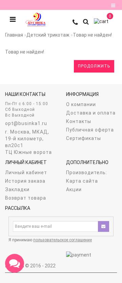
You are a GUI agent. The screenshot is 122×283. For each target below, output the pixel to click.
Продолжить (94, 66)
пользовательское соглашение (62, 240)
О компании (81, 104)
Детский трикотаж (47, 35)
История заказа (25, 181)
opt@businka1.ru (26, 123)
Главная (14, 35)
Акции (74, 189)
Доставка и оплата (91, 113)
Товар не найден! (92, 35)
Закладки (17, 189)
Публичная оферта (90, 130)
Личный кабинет (26, 172)
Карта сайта (82, 181)
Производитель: (86, 172)
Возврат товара (25, 198)
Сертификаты (83, 138)
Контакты (78, 121)
